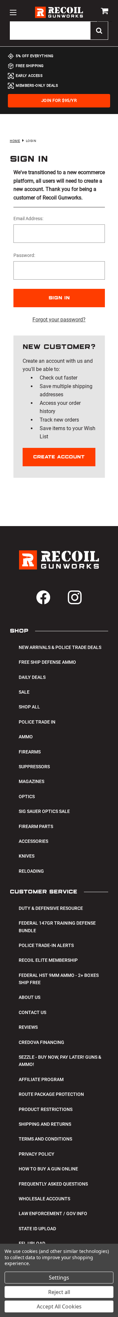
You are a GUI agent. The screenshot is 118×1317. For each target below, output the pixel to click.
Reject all (59, 1292)
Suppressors (34, 766)
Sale (24, 692)
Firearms (30, 751)
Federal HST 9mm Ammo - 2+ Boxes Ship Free (59, 979)
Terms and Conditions (45, 1139)
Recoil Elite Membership (48, 960)
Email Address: (28, 218)
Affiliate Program (41, 1079)
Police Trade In (37, 722)
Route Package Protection (51, 1094)
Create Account (59, 457)
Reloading (31, 871)
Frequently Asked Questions (53, 1184)
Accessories (33, 841)
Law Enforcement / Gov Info (53, 1213)
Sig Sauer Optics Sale (44, 811)
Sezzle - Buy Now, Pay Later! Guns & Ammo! (60, 1060)
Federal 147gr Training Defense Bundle (57, 926)
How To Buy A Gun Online (48, 1168)
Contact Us (32, 1012)
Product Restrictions (45, 1109)
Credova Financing (41, 1042)
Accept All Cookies (59, 1306)
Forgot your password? (59, 319)
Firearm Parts (36, 826)
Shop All (29, 706)
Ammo (26, 736)
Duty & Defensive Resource (51, 908)
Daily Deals (32, 677)
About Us (29, 997)
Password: (24, 255)
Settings (59, 1277)
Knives (26, 856)
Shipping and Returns (45, 1124)
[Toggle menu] (13, 12)
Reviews (28, 1027)
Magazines (31, 781)
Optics (27, 796)
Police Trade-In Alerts (46, 945)
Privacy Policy (36, 1154)
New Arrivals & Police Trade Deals (60, 647)
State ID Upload (37, 1228)
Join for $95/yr (59, 100)
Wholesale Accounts (44, 1198)
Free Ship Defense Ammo (47, 662)
